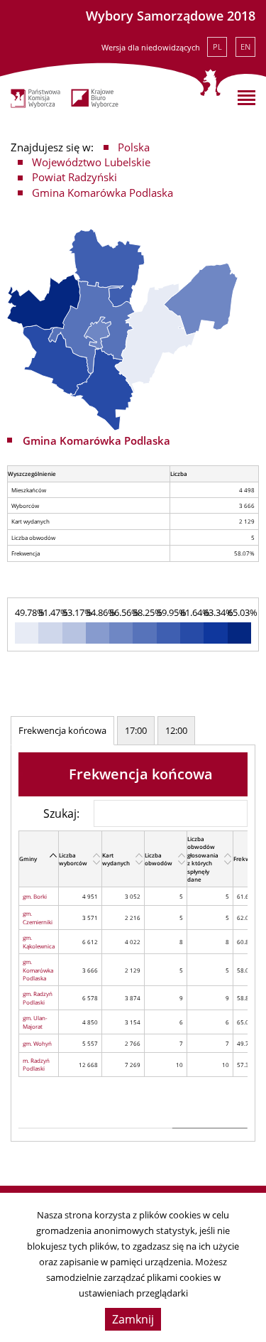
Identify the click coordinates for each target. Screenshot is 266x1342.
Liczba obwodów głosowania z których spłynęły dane (202, 859)
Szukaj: (61, 813)
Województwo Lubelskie (91, 162)
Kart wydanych (116, 859)
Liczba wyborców (73, 859)
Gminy (28, 858)
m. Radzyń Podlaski (36, 1064)
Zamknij (133, 1319)
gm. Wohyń (37, 1043)
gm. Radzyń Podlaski (37, 997)
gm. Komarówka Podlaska (38, 970)
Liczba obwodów (158, 859)
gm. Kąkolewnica (39, 941)
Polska (134, 147)
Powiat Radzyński (74, 177)
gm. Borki (35, 896)
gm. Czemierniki (37, 917)
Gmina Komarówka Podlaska (102, 192)
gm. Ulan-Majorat (35, 1021)
